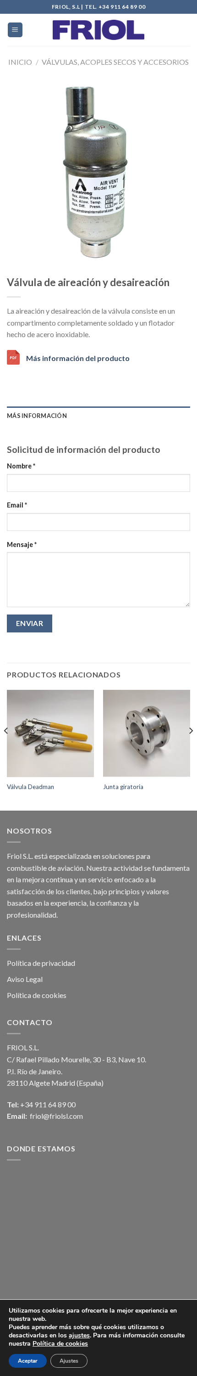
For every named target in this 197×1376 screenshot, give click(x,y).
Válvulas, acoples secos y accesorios (115, 61)
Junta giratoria (123, 786)
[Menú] (15, 30)
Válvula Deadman (30, 786)
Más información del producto (78, 358)
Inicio (20, 61)
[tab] (98, 415)
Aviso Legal (25, 979)
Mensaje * (22, 544)
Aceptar (28, 1361)
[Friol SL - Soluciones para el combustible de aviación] (98, 30)
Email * (17, 505)
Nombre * (21, 466)
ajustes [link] (79, 1335)
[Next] (190, 749)
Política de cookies (36, 995)
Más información (37, 415)
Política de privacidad (41, 963)
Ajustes (69, 1361)
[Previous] (6, 749)
